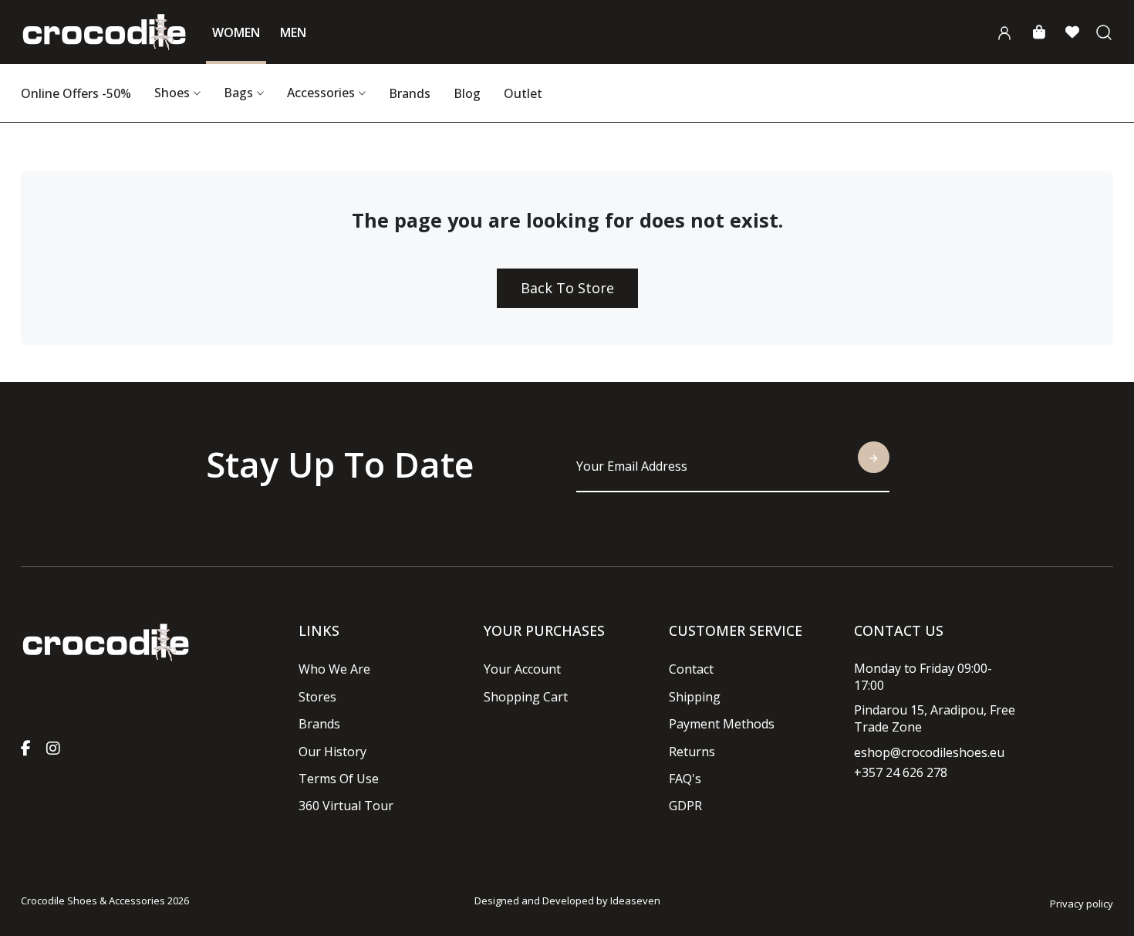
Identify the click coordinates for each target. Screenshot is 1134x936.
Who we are (334, 669)
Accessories (321, 92)
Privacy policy (1081, 904)
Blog (467, 93)
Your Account (522, 669)
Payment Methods (722, 723)
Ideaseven (635, 900)
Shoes (172, 92)
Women (236, 32)
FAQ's (685, 778)
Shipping (695, 696)
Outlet (523, 93)
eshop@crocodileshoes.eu (929, 752)
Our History (332, 751)
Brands (409, 93)
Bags (238, 92)
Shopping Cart (526, 696)
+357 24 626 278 (900, 772)
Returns (692, 751)
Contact (691, 669)
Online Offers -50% (76, 93)
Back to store (567, 288)
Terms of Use (339, 778)
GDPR (685, 805)
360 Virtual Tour (346, 805)
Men (293, 32)
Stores (317, 696)
